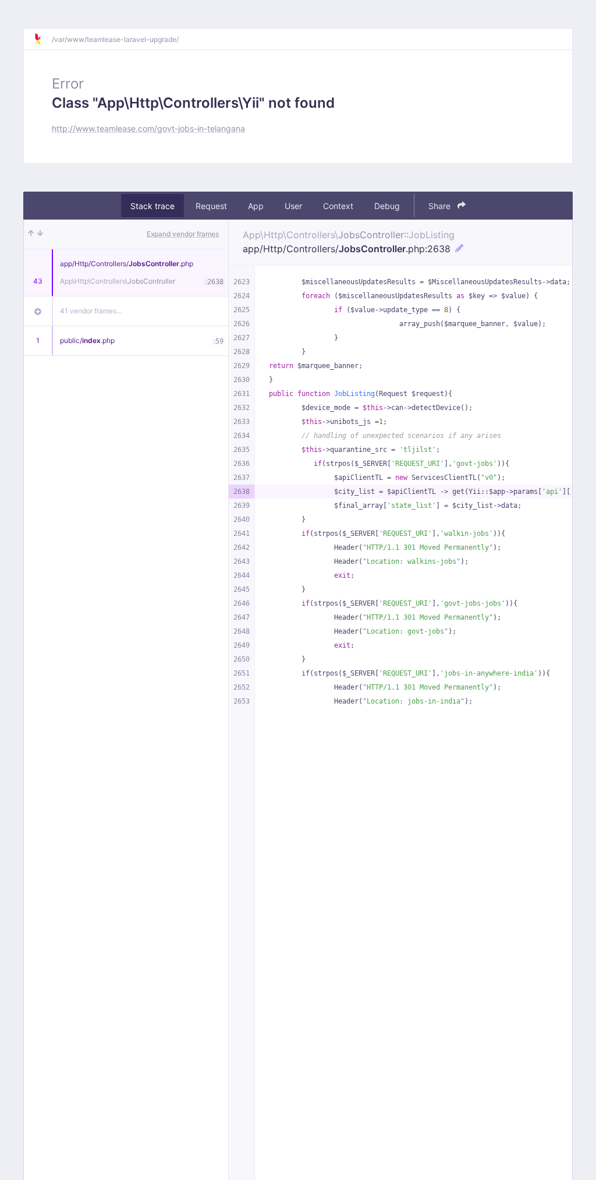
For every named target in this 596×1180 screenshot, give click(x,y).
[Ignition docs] (42, 39)
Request (211, 206)
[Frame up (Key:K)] (30, 234)
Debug (387, 206)
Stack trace (152, 206)
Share (440, 206)
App (256, 206)
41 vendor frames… (91, 310)
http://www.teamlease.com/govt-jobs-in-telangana (148, 128)
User (293, 206)
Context (338, 206)
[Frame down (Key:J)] (40, 234)
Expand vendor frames (183, 233)
